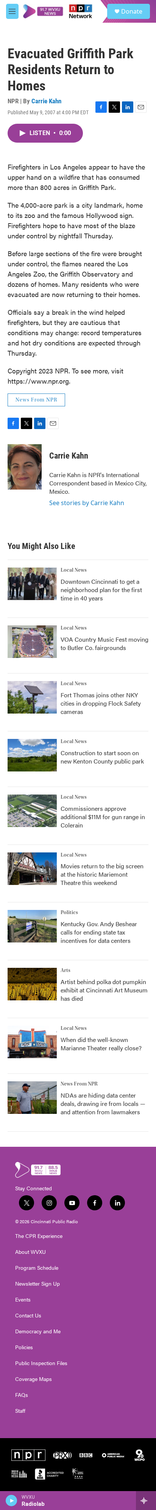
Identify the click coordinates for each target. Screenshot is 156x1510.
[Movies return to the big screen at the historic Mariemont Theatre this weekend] (32, 868)
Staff (20, 1411)
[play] (11, 1500)
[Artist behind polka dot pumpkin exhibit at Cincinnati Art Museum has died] (32, 984)
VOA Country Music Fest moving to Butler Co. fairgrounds (104, 643)
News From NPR (36, 400)
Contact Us (28, 1316)
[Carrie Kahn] (25, 467)
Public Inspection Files (41, 1363)
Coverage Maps (33, 1379)
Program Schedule (36, 1268)
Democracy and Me (38, 1331)
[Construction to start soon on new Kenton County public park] (32, 755)
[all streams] (146, 1500)
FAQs (21, 1395)
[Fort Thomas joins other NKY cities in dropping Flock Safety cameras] (32, 697)
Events (23, 1300)
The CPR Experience (38, 1236)
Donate (131, 11)
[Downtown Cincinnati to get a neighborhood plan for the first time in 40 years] (32, 584)
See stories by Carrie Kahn (86, 503)
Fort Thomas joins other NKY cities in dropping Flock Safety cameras (101, 703)
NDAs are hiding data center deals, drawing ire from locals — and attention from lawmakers (103, 1103)
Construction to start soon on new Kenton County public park (102, 756)
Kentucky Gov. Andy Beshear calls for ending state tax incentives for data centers (99, 932)
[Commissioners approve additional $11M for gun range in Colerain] (32, 811)
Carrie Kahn (46, 101)
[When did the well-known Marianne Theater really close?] (32, 1042)
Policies (24, 1347)
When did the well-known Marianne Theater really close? (101, 1043)
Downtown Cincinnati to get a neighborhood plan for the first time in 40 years (101, 589)
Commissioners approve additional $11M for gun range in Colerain (103, 816)
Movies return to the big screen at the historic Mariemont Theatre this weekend (102, 874)
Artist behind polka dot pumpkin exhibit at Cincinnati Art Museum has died (104, 990)
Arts (65, 970)
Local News (74, 570)
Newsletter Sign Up (37, 1284)
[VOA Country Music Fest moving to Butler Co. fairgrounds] (32, 641)
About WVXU (30, 1252)
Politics (69, 913)
